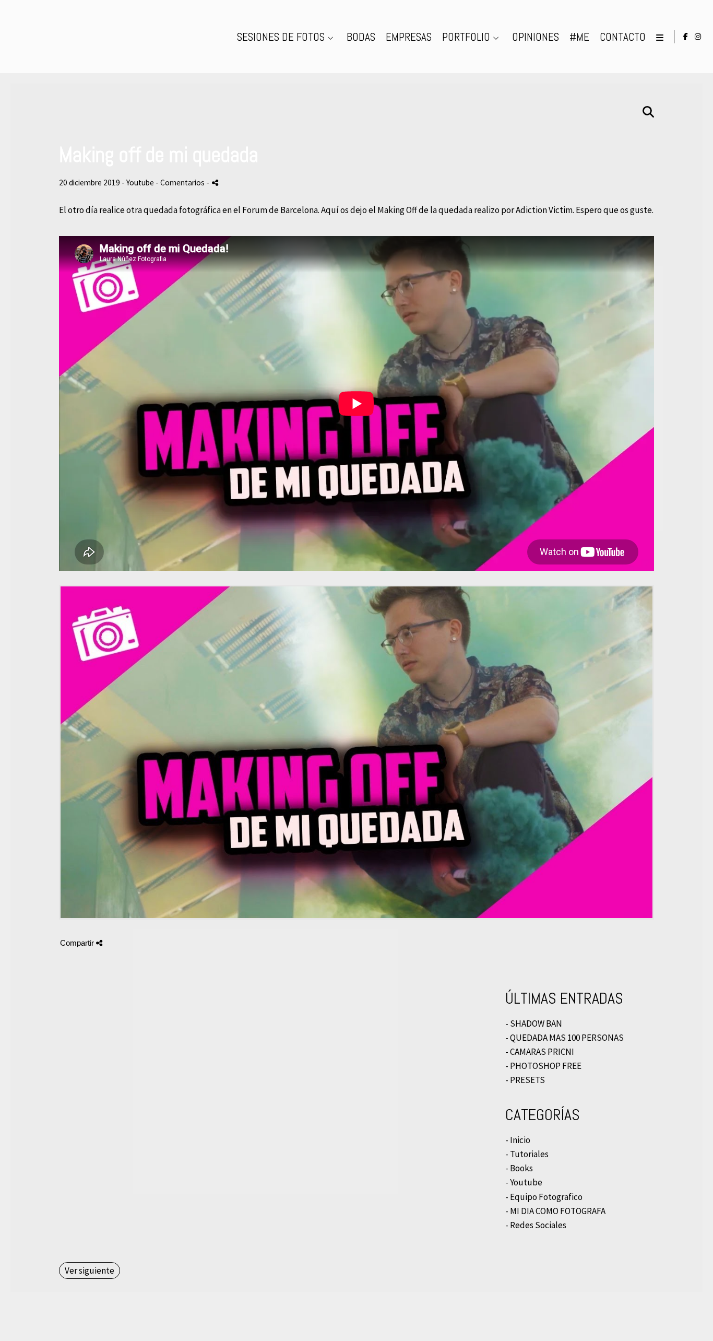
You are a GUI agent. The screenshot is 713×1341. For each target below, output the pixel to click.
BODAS (361, 37)
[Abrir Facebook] (686, 36)
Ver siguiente (89, 1270)
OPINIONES (535, 37)
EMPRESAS (409, 37)
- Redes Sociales (535, 1225)
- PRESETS (525, 1080)
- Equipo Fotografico (544, 1197)
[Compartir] (215, 182)
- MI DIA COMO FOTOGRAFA (555, 1211)
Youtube (140, 182)
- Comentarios (181, 182)
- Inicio (517, 1140)
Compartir (78, 942)
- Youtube (523, 1182)
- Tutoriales (527, 1154)
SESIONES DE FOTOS (281, 37)
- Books (519, 1168)
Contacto (623, 37)
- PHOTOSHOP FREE (543, 1066)
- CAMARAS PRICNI (539, 1051)
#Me (579, 37)
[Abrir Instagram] (698, 36)
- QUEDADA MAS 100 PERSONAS (564, 1037)
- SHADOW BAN (533, 1023)
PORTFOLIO (466, 37)
